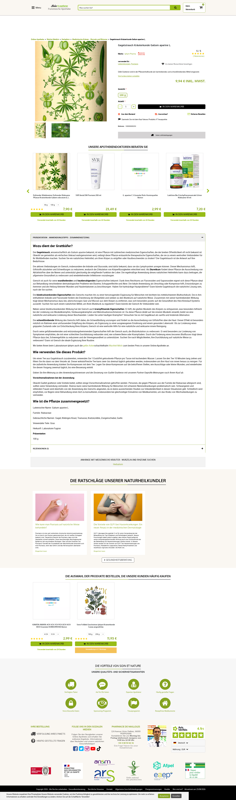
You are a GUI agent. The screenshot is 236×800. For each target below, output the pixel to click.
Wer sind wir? (178, 789)
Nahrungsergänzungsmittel (44, 14)
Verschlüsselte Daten (71, 711)
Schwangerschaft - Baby (164, 14)
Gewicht (121, 89)
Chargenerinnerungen (153, 789)
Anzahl (121, 101)
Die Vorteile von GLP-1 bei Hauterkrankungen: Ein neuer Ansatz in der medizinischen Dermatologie (118, 526)
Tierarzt (178, 14)
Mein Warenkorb (190, 8)
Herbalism (66, 39)
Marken (189, 14)
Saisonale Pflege (136, 14)
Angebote (200, 14)
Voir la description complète (128, 76)
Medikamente (107, 14)
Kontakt (110, 789)
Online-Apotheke (37, 39)
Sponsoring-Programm (102, 711)
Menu (38, 7)
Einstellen (176, 796)
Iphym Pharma (130, 54)
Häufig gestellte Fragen (165, 692)
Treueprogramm (133, 711)
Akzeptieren (164, 796)
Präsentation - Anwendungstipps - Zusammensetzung (61, 237)
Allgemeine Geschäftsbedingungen (128, 789)
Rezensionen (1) (41, 448)
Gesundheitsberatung (119, 560)
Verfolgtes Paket (70, 692)
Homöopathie (77, 14)
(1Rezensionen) (198, 56)
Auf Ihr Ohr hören (102, 692)
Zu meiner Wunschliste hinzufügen (178, 64)
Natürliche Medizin (63, 14)
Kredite (167, 789)
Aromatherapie (92, 14)
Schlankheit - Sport (149, 14)
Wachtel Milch (116, 345)
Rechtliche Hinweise (96, 789)
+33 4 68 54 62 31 (126, 743)
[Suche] (175, 7)
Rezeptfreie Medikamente (165, 711)
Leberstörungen (124, 64)
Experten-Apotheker (133, 692)
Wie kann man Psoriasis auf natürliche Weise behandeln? (57, 526)
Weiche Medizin (53, 39)
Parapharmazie (122, 14)
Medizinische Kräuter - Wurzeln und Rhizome (89, 39)
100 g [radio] (123, 95)
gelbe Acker (88, 345)
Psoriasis (134, 64)
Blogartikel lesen (41, 551)
